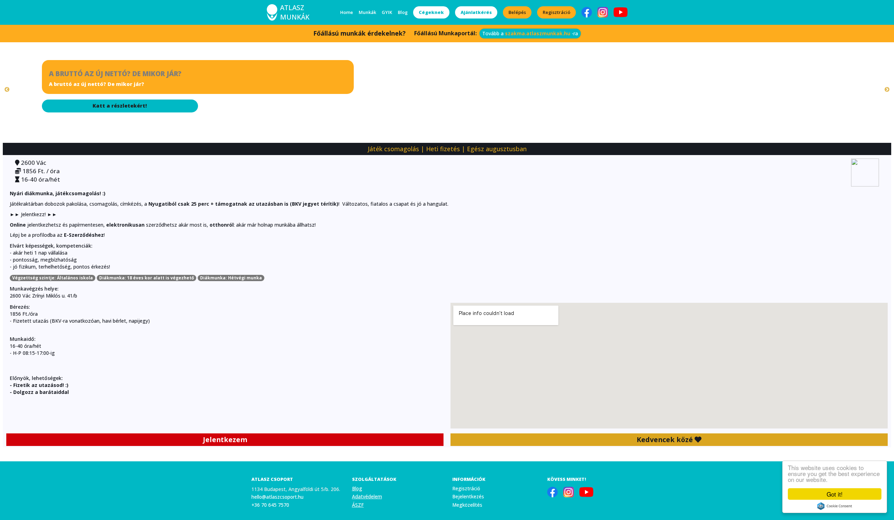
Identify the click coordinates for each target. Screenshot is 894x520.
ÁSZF (358, 504)
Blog (403, 12)
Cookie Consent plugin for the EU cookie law (834, 506)
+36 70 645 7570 (270, 504)
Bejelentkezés (468, 496)
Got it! (835, 494)
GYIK (387, 12)
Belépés (517, 12)
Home (346, 12)
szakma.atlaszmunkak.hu (537, 33)
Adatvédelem (367, 496)
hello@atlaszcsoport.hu (277, 496)
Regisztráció (556, 12)
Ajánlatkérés (476, 12)
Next (887, 90)
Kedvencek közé (666, 439)
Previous (7, 90)
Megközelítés (467, 504)
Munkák (367, 12)
